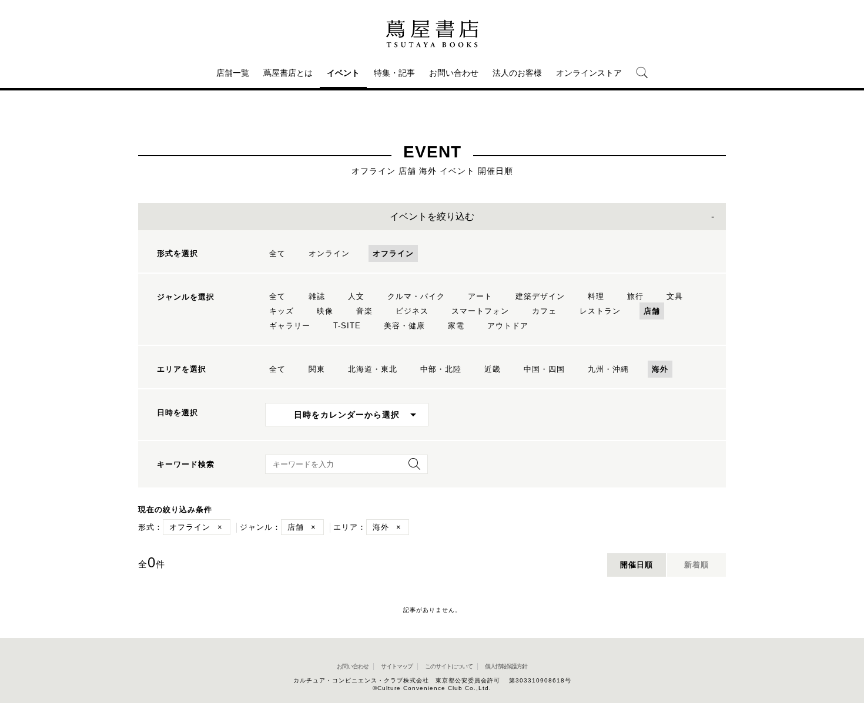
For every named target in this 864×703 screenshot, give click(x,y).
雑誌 (317, 296)
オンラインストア (589, 73)
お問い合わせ (453, 73)
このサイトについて (449, 666)
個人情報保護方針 (506, 666)
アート (480, 296)
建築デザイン (540, 296)
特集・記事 (394, 73)
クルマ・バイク (416, 296)
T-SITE (347, 325)
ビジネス (412, 311)
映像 (325, 311)
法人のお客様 (517, 73)
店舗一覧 (232, 73)
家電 (456, 325)
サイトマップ (397, 666)
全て (277, 253)
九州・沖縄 (608, 369)
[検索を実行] (411, 467)
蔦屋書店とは (288, 73)
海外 (660, 369)
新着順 (696, 564)
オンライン (329, 253)
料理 (596, 296)
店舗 (652, 311)
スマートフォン (480, 311)
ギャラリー (289, 325)
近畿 (492, 369)
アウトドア (507, 325)
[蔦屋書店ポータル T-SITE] (432, 33)
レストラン (600, 311)
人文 (356, 296)
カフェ (544, 311)
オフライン (393, 253)
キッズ (281, 311)
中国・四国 (544, 369)
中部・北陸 (440, 369)
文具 (675, 296)
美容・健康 (404, 325)
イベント (343, 73)
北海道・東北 (372, 369)
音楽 (364, 311)
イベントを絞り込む (432, 216)
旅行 (635, 296)
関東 (317, 369)
